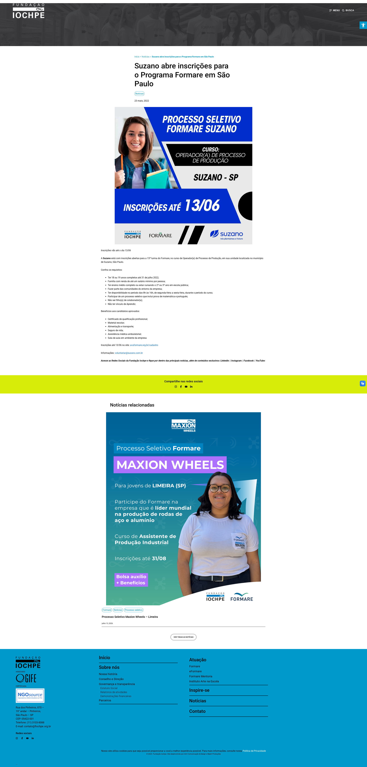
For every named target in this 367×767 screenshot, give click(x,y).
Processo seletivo (133, 610)
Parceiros (105, 700)
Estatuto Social (108, 688)
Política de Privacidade (254, 751)
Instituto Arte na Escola (204, 681)
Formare (107, 610)
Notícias (145, 56)
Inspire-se (199, 690)
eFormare (195, 671)
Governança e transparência (117, 684)
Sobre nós (109, 667)
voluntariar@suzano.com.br (129, 353)
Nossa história (108, 674)
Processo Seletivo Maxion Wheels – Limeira (130, 617)
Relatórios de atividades (113, 692)
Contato (197, 711)
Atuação (197, 659)
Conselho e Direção (111, 679)
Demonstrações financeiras (115, 696)
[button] (363, 25)
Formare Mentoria (200, 676)
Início (136, 56)
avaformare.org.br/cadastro (143, 345)
